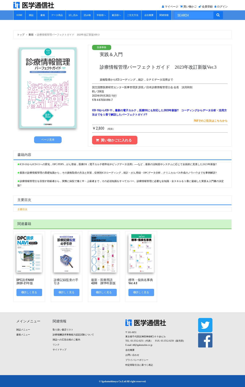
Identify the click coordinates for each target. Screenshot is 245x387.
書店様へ (116, 15)
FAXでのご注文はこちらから (211, 120)
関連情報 (164, 15)
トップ (20, 34)
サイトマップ (59, 349)
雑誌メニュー (23, 329)
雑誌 (31, 15)
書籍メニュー (23, 334)
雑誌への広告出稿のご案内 (66, 339)
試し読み (73, 15)
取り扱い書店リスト (63, 329)
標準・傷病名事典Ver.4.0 (140, 281)
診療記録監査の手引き (66, 281)
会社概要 (149, 15)
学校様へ (101, 15)
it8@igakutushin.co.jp (142, 345)
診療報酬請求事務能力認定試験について (73, 334)
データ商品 (57, 15)
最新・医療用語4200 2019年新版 (103, 281)
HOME (19, 15)
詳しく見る (30, 292)
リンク (56, 344)
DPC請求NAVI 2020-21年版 (26, 281)
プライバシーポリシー (136, 360)
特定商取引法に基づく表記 (139, 365)
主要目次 (22, 209)
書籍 (42, 15)
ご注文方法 (132, 15)
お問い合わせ (132, 355)
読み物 (87, 15)
